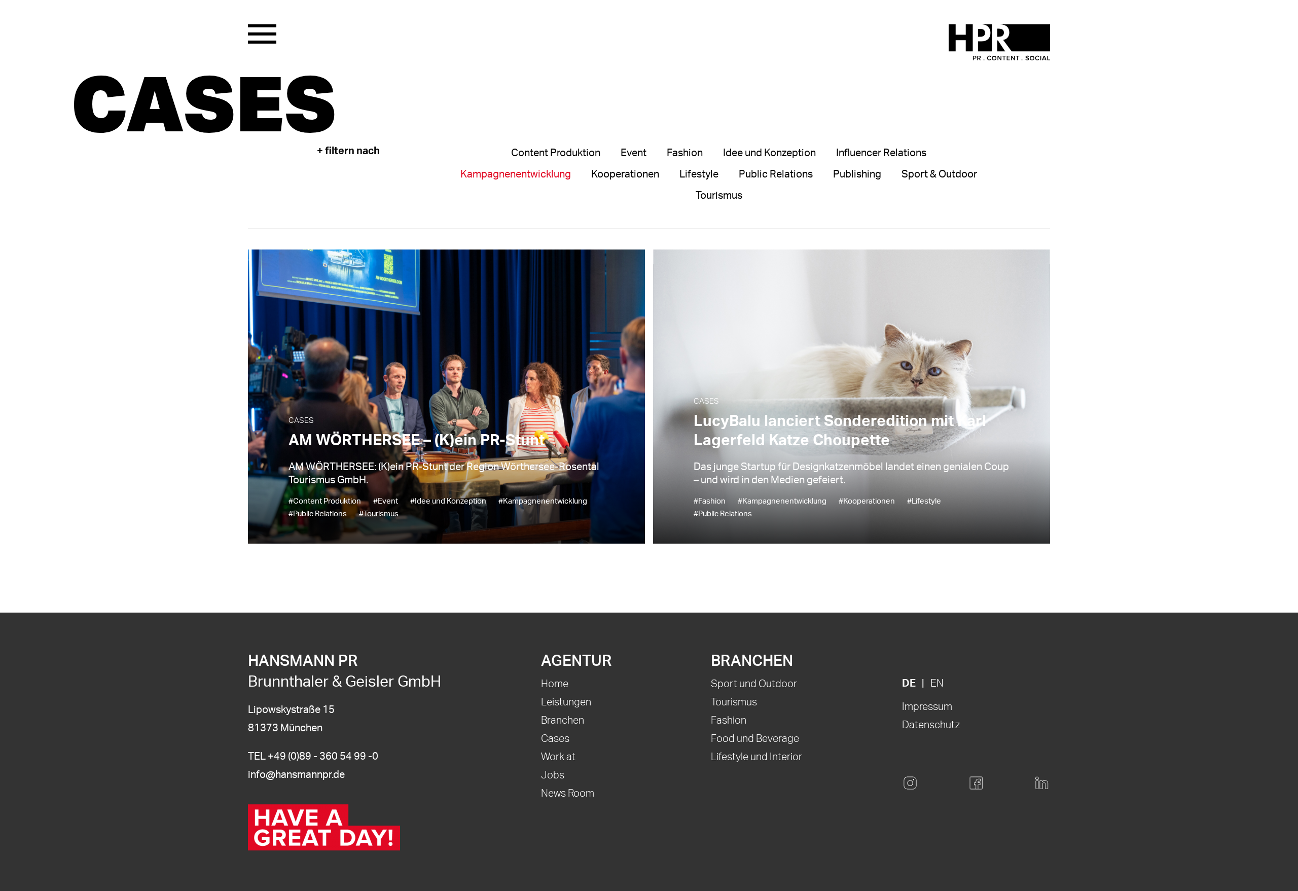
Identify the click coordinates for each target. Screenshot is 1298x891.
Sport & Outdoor (939, 174)
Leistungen (566, 702)
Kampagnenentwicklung (515, 174)
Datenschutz (931, 725)
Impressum (927, 707)
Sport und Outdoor (754, 684)
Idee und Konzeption (769, 153)
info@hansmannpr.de (296, 775)
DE (909, 684)
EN (937, 684)
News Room (567, 794)
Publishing (857, 174)
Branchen (562, 721)
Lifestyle (698, 174)
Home (554, 684)
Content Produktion (555, 153)
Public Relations (776, 174)
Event (633, 153)
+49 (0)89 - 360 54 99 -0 (323, 757)
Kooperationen (625, 174)
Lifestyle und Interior (756, 757)
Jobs (552, 775)
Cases (555, 739)
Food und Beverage (755, 739)
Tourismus (719, 196)
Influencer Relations (881, 153)
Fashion (685, 153)
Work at (558, 757)
